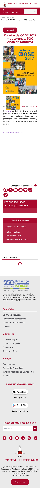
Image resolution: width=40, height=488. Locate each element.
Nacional (16, 232)
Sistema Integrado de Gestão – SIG (18, 372)
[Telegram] (25, 190)
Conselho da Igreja (11, 343)
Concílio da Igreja (10, 339)
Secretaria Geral (10, 351)
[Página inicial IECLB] (5, 3)
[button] (10, 30)
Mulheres (10, 17)
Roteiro (8, 111)
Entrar (35, 4)
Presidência (8, 347)
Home (3, 17)
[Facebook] (5, 190)
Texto (19, 236)
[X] (10, 190)
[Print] (5, 195)
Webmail (6, 376)
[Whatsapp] (30, 190)
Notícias (6, 326)
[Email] (20, 190)
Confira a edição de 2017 (13, 132)
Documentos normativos (14, 322)
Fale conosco (9, 364)
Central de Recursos (12, 315)
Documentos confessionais (15, 319)
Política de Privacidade (13, 368)
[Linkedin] (15, 190)
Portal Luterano (20, 227)
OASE (26, 239)
